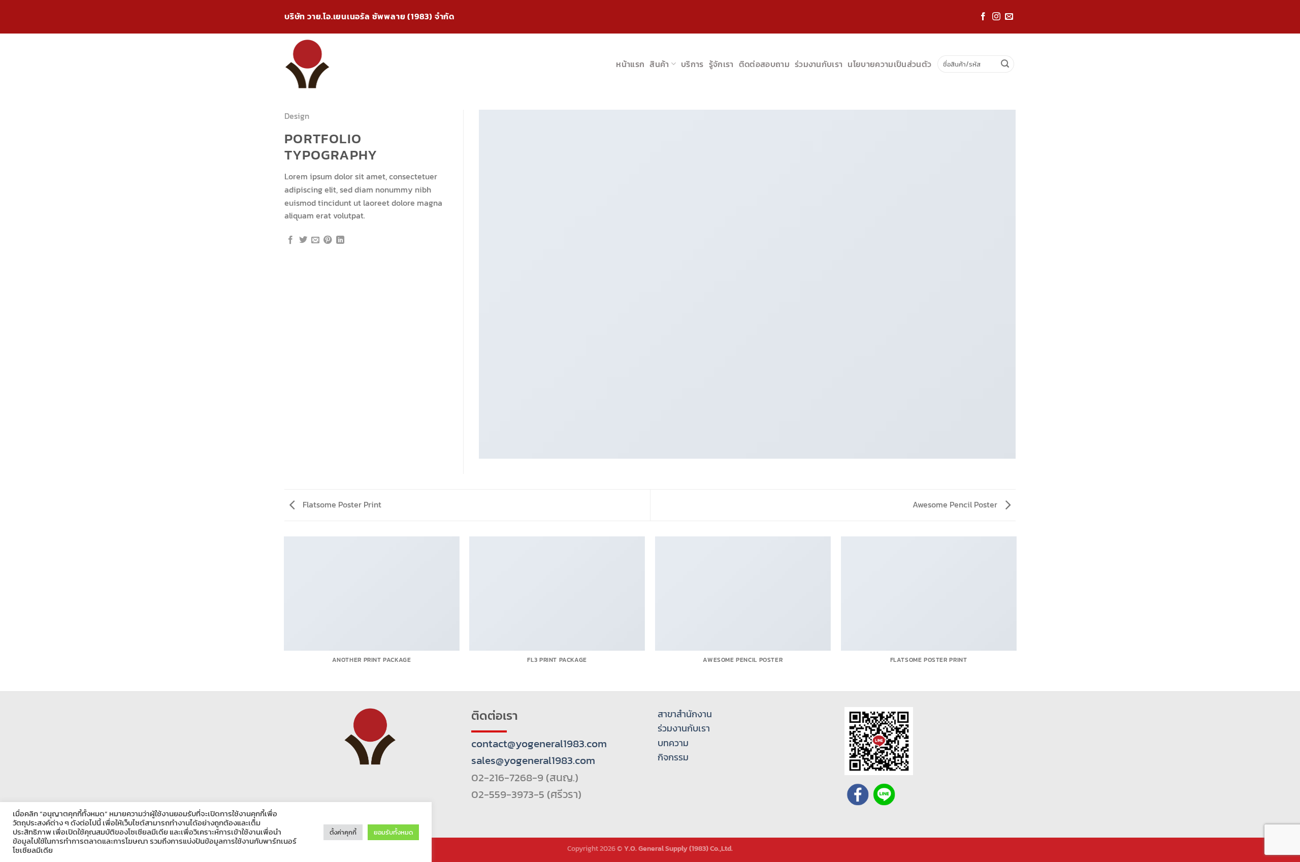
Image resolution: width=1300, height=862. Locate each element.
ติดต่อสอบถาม (764, 64)
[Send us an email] (1009, 17)
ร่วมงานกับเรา (819, 64)
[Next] (1015, 613)
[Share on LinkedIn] (340, 240)
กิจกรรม (673, 757)
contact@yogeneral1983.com (539, 743)
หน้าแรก (630, 64)
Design (296, 116)
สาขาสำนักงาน (685, 714)
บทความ (673, 743)
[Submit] (1005, 64)
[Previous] (284, 613)
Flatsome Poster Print (341, 504)
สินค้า (659, 64)
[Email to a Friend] (315, 240)
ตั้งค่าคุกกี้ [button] (343, 832)
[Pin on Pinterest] (327, 240)
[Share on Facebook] (290, 240)
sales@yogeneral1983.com (533, 760)
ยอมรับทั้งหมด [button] (393, 832)
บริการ (692, 64)
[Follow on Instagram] (996, 17)
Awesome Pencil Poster (956, 504)
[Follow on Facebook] (983, 17)
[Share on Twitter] (303, 240)
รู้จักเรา (721, 64)
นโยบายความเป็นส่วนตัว (889, 64)
